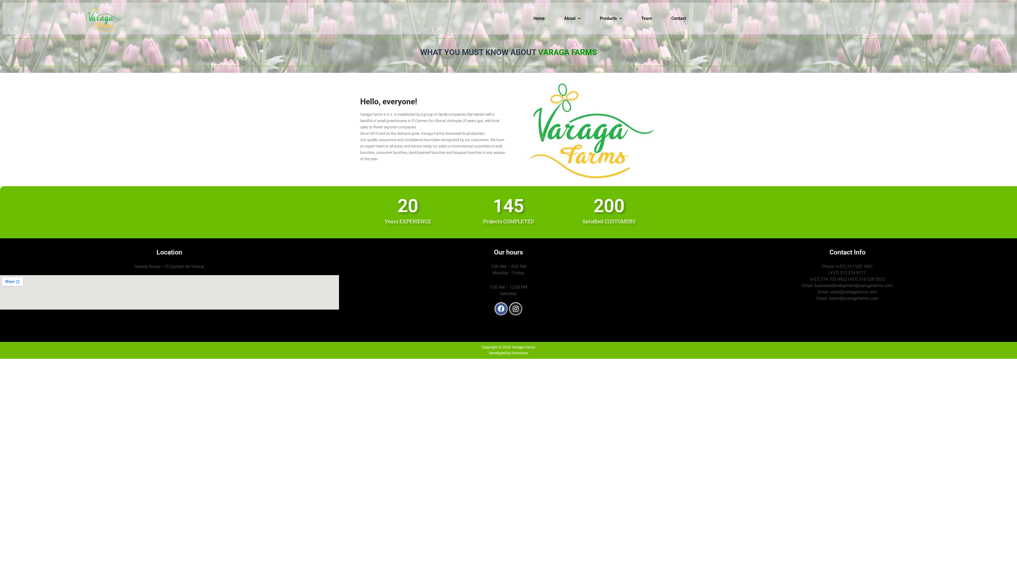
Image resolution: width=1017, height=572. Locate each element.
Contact (678, 18)
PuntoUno (519, 353)
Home (539, 18)
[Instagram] (515, 308)
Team (646, 18)
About (570, 18)
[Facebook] (501, 308)
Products (608, 18)
